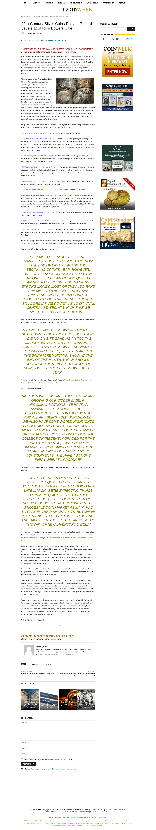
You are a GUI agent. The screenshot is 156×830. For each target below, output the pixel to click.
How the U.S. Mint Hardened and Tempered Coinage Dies (67, 705)
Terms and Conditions (82, 817)
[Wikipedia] (125, 39)
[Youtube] (117, 39)
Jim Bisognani (31, 33)
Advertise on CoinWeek (69, 817)
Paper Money (86, 695)
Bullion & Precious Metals (48, 701)
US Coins (30, 699)
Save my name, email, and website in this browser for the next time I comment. (48, 759)
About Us (51, 817)
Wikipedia (130, 39)
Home (23, 16)
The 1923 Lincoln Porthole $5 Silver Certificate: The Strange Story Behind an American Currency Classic (86, 703)
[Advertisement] (117, 128)
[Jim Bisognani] (23, 33)
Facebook (108, 39)
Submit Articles (103, 817)
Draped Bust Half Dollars (34, 664)
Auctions (28, 16)
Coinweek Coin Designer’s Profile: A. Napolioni (37, 673)
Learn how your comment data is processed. (63, 769)
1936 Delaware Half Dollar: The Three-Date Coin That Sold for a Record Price (30, 705)
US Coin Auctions (47, 664)
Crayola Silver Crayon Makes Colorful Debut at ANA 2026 (49, 706)
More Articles (67, 699)
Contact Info (58, 817)
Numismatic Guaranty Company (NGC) (51, 40)
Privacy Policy (93, 817)
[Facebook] (103, 39)
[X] (113, 39)
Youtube (120, 39)
